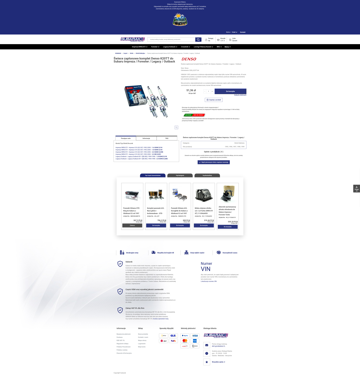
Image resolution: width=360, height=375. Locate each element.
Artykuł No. (126, 216)
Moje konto (142, 347)
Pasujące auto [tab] (126, 138)
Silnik (131, 53)
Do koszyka (230, 91)
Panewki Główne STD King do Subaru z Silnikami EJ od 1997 (131, 210)
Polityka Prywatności (123, 347)
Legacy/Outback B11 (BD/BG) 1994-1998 (141, 156)
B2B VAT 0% (121, 340)
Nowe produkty (143, 334)
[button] (221, 39)
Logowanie (141, 344)
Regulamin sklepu (122, 344)
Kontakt (242, 32)
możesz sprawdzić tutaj (160, 319)
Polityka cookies (122, 350)
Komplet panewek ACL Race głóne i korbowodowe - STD (155, 210)
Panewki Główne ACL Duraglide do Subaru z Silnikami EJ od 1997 (179, 210)
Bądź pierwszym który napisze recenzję (213, 162)
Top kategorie (180, 175)
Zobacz (132, 225)
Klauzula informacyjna (124, 353)
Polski (234, 32)
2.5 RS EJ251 (156, 154)
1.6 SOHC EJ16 (157, 147)
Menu (227, 47)
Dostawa (120, 337)
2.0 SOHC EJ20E (157, 152)
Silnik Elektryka (140, 53)
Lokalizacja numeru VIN (209, 281)
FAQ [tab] (166, 138)
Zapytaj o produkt (213, 100)
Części (125, 53)
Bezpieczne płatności (124, 334)
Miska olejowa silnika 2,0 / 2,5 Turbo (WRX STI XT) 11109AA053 (204, 210)
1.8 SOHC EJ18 (157, 150)
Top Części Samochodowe (153, 175)
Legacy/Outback (121, 156)
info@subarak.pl (218, 346)
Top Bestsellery (207, 175)
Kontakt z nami (143, 337)
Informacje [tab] (146, 138)
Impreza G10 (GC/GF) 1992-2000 (140, 147)
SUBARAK (118, 53)
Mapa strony (142, 340)
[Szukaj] (198, 39)
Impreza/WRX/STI (122, 147)
